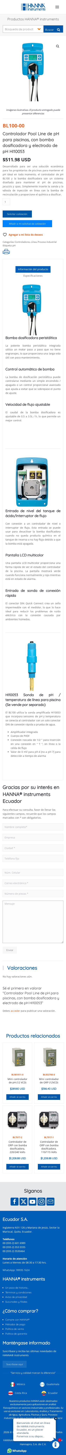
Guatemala (52, 1384)
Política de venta (14, 1329)
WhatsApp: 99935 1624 (16, 1270)
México (20, 1384)
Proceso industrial (47, 241)
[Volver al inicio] (33, 7)
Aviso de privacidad (16, 1297)
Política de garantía (16, 1333)
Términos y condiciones (18, 1292)
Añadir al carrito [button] (17, 1097)
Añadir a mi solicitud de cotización (27, 223)
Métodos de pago (15, 1324)
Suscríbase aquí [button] (14, 1364)
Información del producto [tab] (33, 269)
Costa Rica (20, 1393)
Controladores (22, 241)
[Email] (50, 1202)
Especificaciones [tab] (33, 275)
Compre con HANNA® (17, 1319)
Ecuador (52, 1393)
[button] (57, 7)
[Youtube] (32, 1202)
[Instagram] (41, 1202)
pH (14, 245)
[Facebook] (14, 1202)
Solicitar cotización (17, 214)
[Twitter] (23, 1202)
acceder (15, 1010)
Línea (34, 241)
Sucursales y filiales (16, 1301)
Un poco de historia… (17, 1287)
